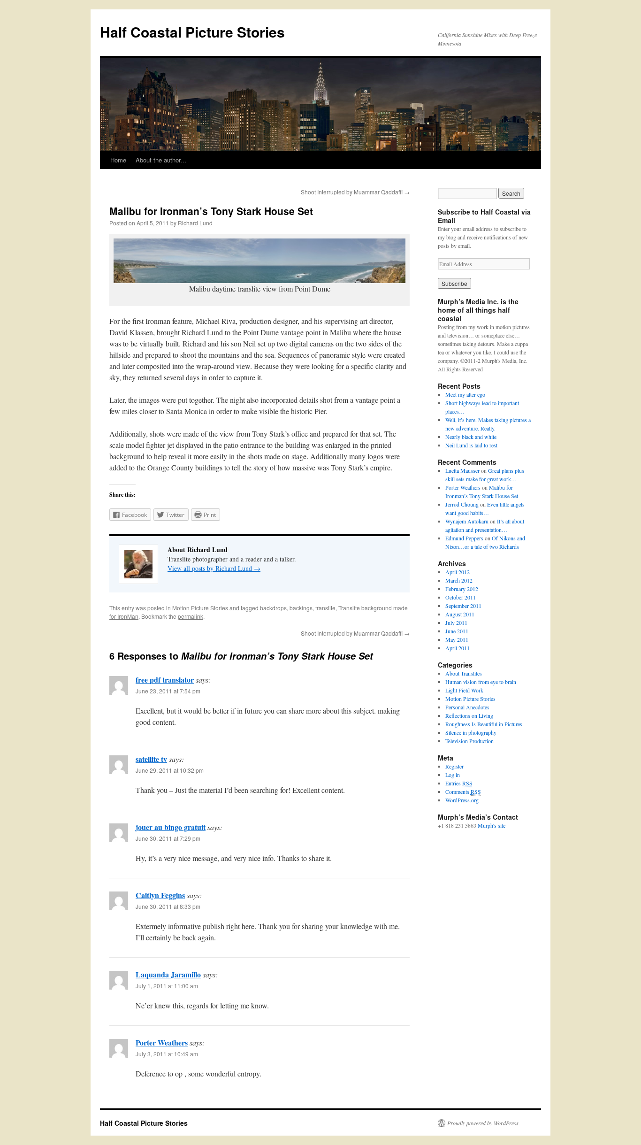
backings (301, 608)
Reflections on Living (469, 715)
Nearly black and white (470, 436)
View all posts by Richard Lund (214, 568)
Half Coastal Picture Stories (192, 32)
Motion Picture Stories (200, 608)
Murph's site (491, 825)
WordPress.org (462, 800)
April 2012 (457, 572)
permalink (190, 616)
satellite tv (151, 758)
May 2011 (456, 639)
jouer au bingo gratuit (171, 827)
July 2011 (456, 622)
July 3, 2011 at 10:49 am (167, 1054)
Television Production (469, 741)
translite (325, 608)
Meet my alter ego (465, 394)
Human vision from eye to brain (480, 681)
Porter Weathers (162, 1042)
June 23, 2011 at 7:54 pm (168, 691)
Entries (459, 783)
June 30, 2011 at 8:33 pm (168, 906)
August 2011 (459, 614)
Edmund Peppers (464, 538)
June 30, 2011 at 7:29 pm (168, 838)
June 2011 (456, 631)
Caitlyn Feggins (160, 895)
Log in (452, 774)
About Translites (463, 673)
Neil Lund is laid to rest (471, 445)
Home (118, 159)
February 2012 (461, 588)
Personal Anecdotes (467, 707)
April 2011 (457, 648)
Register (454, 766)
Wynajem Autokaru (466, 521)
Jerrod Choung (462, 504)
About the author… (161, 159)
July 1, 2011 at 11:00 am (167, 986)
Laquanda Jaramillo (168, 974)
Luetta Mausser (462, 470)
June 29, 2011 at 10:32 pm (170, 770)
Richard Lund (195, 223)
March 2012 (459, 580)
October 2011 (460, 597)
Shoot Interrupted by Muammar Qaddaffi (355, 192)
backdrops (273, 608)
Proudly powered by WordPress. (483, 1123)
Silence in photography (470, 732)
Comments (463, 791)
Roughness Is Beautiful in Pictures (483, 724)
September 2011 (463, 605)
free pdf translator (165, 679)
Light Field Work (464, 690)
